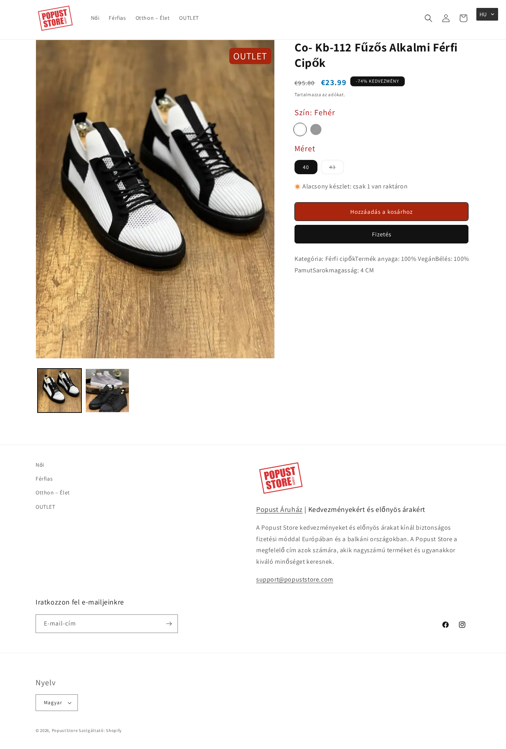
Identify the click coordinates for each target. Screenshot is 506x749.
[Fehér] (300, 129)
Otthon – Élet (53, 492)
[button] (428, 18)
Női (40, 464)
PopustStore (65, 730)
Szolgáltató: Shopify (100, 730)
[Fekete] (315, 129)
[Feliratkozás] (168, 623)
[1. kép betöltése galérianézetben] (59, 391)
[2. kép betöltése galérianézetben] (107, 391)
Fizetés (381, 234)
